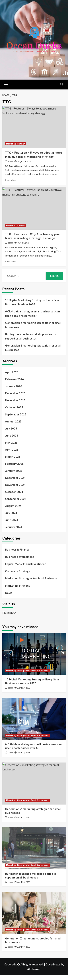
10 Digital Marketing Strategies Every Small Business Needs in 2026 (32, 302)
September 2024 (15, 498)
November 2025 (15, 400)
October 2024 (14, 491)
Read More (10, 180)
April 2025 (11, 449)
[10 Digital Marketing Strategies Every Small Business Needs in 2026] (34, 654)
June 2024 (11, 520)
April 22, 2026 (23, 752)
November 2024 (15, 484)
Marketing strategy (15, 144)
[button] (6, 84)
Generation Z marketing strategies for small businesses (33, 325)
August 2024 (13, 505)
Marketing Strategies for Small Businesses (32, 578)
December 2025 (15, 393)
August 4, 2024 (24, 161)
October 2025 (14, 407)
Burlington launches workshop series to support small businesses (30, 336)
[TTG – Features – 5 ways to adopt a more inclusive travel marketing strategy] (34, 127)
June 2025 (11, 435)
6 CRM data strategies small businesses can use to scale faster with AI (32, 313)
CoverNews (53, 964)
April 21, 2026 (23, 817)
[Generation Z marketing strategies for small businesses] (34, 784)
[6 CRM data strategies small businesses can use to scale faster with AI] (34, 719)
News (8, 592)
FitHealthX (9, 612)
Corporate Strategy (17, 571)
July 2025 (11, 428)
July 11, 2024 (23, 243)
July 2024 (11, 512)
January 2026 (13, 386)
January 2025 (13, 470)
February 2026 (14, 379)
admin (10, 161)
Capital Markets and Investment (25, 564)
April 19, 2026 (23, 947)
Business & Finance (17, 549)
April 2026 (11, 372)
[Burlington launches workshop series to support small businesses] (34, 848)
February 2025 (14, 463)
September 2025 (15, 414)
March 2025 (12, 456)
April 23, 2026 (23, 688)
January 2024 (13, 527)
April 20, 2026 (23, 882)
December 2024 (15, 477)
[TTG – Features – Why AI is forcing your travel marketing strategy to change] (34, 208)
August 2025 (13, 421)
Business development (19, 556)
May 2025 (11, 442)
